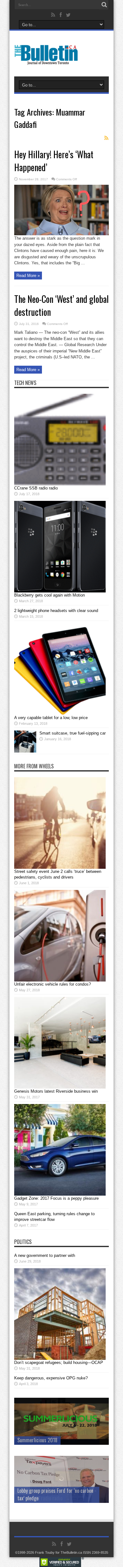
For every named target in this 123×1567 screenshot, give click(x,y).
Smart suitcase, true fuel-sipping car (72, 733)
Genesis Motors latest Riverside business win (56, 1091)
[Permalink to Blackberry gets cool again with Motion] (60, 591)
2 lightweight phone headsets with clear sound (56, 610)
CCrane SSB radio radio (36, 488)
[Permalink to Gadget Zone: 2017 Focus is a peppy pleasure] (60, 1194)
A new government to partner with (44, 1255)
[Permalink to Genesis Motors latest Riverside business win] (60, 1087)
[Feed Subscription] (106, 138)
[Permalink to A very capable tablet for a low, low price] (60, 713)
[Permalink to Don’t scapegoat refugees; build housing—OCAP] (60, 1358)
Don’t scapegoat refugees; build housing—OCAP (58, 1362)
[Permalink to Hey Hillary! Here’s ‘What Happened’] (61, 233)
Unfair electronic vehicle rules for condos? (52, 984)
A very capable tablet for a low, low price (51, 717)
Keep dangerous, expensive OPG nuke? (51, 1378)
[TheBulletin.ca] (48, 60)
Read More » (28, 275)
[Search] (104, 4)
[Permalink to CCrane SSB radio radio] (60, 484)
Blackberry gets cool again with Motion (49, 595)
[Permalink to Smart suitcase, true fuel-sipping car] (25, 751)
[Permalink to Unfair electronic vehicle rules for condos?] (60, 980)
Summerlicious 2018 (37, 1440)
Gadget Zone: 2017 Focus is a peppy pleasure (56, 1198)
